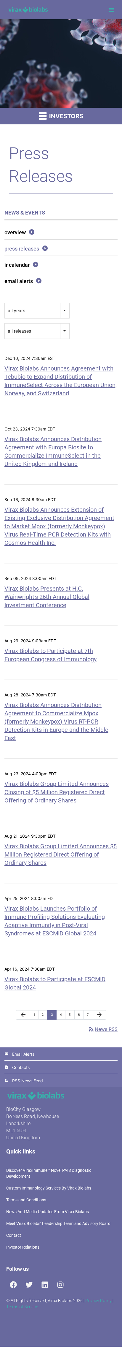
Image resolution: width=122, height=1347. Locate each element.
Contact (13, 1235)
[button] (111, 9)
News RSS (103, 1029)
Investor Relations (22, 1247)
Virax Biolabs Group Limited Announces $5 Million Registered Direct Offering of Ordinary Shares (60, 854)
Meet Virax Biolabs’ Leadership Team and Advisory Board (58, 1223)
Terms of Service (22, 1306)
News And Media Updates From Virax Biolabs (47, 1211)
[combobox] (37, 311)
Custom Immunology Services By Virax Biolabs (48, 1188)
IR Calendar (17, 265)
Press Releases (21, 249)
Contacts (21, 1067)
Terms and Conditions (26, 1199)
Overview (15, 232)
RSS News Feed (27, 1080)
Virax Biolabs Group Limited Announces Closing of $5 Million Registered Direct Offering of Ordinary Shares (56, 792)
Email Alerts (18, 281)
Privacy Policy (98, 1300)
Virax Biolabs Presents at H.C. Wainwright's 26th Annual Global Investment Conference (46, 597)
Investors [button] (65, 116)
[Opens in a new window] (13, 1285)
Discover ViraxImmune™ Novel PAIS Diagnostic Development (48, 1173)
